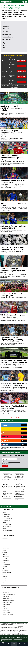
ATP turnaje (5, 552)
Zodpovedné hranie (10, 634)
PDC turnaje (5, 566)
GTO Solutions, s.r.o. (4, 640)
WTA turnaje (5, 554)
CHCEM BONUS (21, 60)
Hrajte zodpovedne (4, 624)
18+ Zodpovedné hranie (18, 639)
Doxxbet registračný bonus (7, 598)
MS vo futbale (7, 47)
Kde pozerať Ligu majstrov (7, 518)
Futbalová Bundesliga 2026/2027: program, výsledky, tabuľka (12, 271)
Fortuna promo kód (6, 596)
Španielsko (6, 28)
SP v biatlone (5, 544)
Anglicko (5, 31)
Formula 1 (4, 550)
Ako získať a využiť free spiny (8, 614)
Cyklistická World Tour (7, 572)
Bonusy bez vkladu (6, 610)
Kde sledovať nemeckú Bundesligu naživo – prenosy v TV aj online (12, 158)
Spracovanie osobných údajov (6, 639)
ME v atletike (5, 580)
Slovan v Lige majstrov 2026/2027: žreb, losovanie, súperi (11, 133)
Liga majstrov (7, 34)
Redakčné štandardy (12, 637)
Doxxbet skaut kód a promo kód (8, 600)
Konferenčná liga (8, 37)
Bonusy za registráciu (6, 612)
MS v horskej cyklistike (7, 526)
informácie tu (20, 626)
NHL (3, 568)
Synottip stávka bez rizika (7, 602)
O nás (2, 637)
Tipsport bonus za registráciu (8, 590)
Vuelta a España (6, 516)
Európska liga (7, 39)
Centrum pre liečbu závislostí (19, 634)
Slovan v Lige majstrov (7, 514)
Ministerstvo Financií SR (11, 633)
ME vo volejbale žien (6, 520)
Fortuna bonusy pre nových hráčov (9, 594)
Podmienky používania (21, 637)
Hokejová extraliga (6, 556)
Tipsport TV (5, 608)
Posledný (20, 417)
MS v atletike (5, 578)
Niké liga (4, 522)
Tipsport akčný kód (6, 592)
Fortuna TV (5, 606)
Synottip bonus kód (6, 604)
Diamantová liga (6, 548)
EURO (5, 45)
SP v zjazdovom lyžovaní (7, 546)
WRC (3, 574)
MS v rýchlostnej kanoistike (8, 530)
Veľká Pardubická (6, 560)
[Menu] (26, 2)
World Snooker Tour (6, 564)
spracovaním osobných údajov (14, 462)
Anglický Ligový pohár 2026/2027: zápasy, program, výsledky (11, 108)
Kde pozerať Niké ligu (7, 524)
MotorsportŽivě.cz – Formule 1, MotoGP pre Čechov (19, 498)
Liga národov (6, 43)
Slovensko (6, 26)
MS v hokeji (5, 558)
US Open (4, 528)
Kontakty (5, 637)
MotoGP (4, 562)
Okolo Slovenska (6, 570)
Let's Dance (5, 576)
